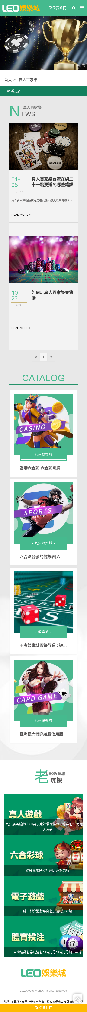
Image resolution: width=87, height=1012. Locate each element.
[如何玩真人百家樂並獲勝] (43, 259)
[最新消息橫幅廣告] (43, 42)
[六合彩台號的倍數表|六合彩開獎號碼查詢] (43, 513)
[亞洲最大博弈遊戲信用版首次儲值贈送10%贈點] (43, 691)
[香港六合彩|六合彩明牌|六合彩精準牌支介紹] (43, 425)
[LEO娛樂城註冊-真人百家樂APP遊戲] (21, 8)
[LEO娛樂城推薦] (43, 972)
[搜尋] (72, 8)
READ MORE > (21, 214)
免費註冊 (59, 8)
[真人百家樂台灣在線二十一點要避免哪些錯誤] (43, 146)
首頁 (8, 80)
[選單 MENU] (81, 8)
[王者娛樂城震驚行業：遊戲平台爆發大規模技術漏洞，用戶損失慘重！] (43, 602)
